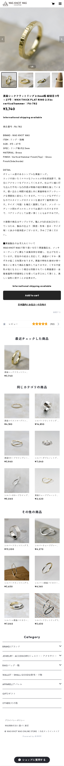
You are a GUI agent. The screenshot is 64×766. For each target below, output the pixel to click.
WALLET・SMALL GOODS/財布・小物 (22, 674)
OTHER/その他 (10, 703)
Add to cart (32, 295)
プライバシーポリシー (15, 720)
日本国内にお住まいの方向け (32, 304)
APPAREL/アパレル (12, 684)
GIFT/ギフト (8, 693)
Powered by (29, 736)
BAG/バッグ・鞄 (11, 665)
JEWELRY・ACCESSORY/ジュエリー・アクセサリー (29, 656)
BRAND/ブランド (11, 646)
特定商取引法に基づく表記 (17, 725)
